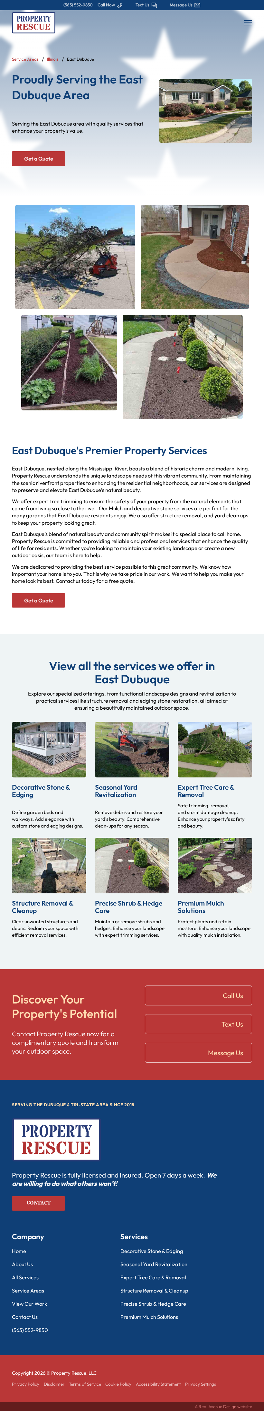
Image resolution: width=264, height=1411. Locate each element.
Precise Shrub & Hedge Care (128, 907)
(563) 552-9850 (30, 1330)
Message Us (225, 1052)
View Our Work (29, 1304)
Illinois (53, 59)
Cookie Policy (118, 1384)
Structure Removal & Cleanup (42, 907)
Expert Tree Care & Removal (206, 791)
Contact (39, 1203)
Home (19, 1251)
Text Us (232, 1024)
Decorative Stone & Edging (41, 791)
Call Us (233, 995)
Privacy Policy (25, 1384)
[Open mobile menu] (248, 22)
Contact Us (25, 1317)
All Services (25, 1277)
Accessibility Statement (158, 1384)
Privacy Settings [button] (200, 1384)
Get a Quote (38, 158)
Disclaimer (54, 1384)
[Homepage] (33, 22)
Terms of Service (85, 1384)
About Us (22, 1264)
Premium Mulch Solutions (201, 907)
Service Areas (25, 59)
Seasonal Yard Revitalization (116, 791)
